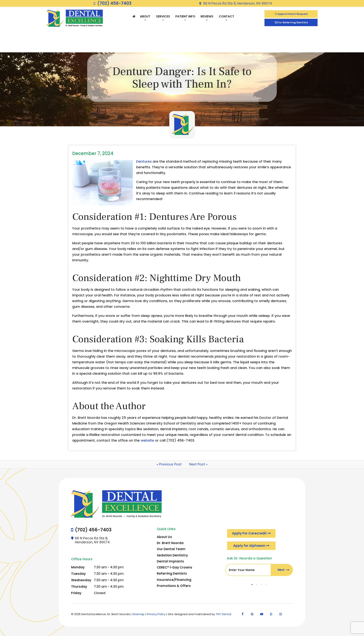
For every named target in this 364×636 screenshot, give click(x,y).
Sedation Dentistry (172, 555)
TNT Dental (223, 614)
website (147, 440)
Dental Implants (170, 561)
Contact (226, 16)
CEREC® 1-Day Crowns (174, 567)
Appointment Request (293, 14)
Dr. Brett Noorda (170, 543)
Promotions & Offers (174, 586)
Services (163, 16)
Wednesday (81, 580)
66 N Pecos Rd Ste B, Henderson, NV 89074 (237, 3)
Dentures (144, 161)
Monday (78, 567)
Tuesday (78, 573)
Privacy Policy (156, 614)
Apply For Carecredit (249, 533)
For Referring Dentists (293, 22)
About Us (164, 537)
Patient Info (185, 16)
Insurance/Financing (174, 579)
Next (281, 570)
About (145, 16)
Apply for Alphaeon (249, 545)
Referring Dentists (172, 573)
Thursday (79, 586)
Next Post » (198, 464)
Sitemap (138, 614)
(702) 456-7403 (114, 3)
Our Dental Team (171, 549)
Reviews (207, 16)
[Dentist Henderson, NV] (134, 16)
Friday (76, 593)
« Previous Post (169, 464)
